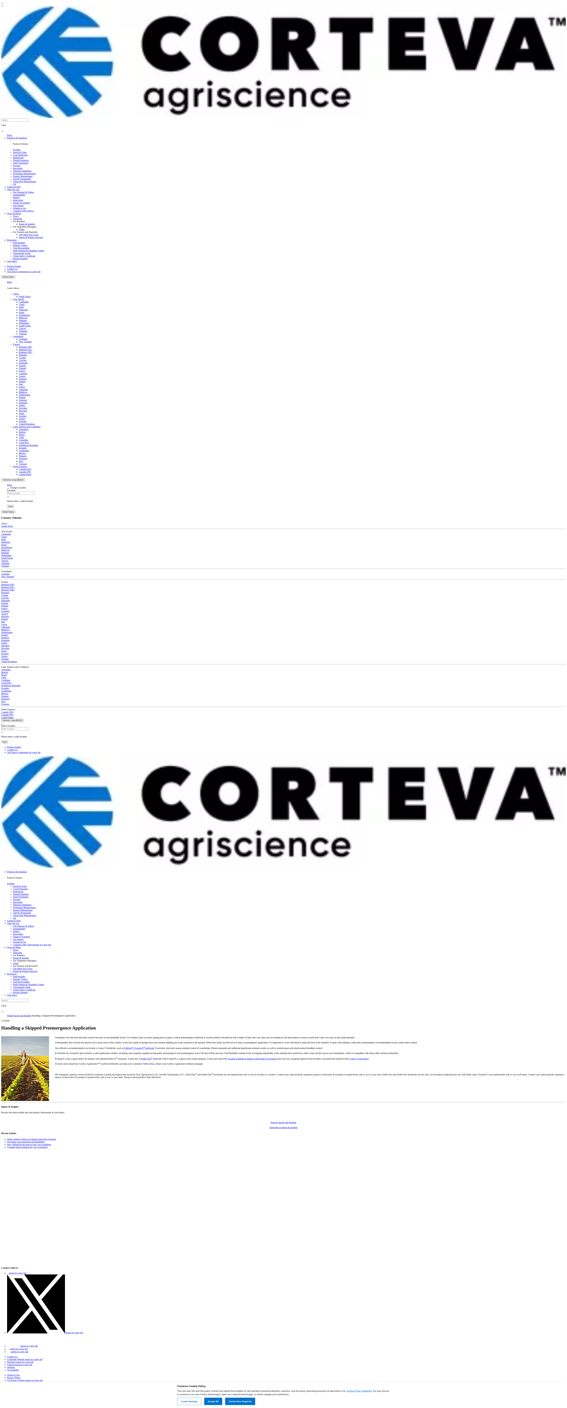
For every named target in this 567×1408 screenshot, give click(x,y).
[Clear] (8, 496)
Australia (23, 339)
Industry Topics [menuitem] (20, 245)
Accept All (213, 1401)
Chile (21, 437)
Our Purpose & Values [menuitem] (23, 192)
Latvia (22, 387)
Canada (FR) (25, 472)
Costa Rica (24, 442)
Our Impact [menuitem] (18, 205)
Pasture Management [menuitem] (22, 176)
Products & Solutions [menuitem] (17, 138)
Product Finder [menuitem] (14, 266)
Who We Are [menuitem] (13, 189)
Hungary (23, 379)
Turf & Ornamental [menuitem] (22, 179)
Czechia (22, 360)
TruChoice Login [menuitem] (24, 271)
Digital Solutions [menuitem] (21, 160)
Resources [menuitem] (12, 240)
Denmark (23, 363)
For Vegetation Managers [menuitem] (24, 226)
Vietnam (23, 333)
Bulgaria (23, 355)
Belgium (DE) (25, 352)
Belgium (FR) (25, 347)
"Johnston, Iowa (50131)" (13, 480)
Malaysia (23, 318)
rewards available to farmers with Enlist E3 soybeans (252, 1059)
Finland (22, 368)
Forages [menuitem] (16, 165)
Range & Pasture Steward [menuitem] (31, 237)
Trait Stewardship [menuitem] (21, 248)
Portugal (23, 400)
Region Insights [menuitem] (20, 258)
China (22, 304)
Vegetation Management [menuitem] (24, 173)
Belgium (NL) (25, 349)
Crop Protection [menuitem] (20, 155)
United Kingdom (27, 424)
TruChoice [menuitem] (12, 261)
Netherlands (24, 395)
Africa (16, 294)
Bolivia (22, 432)
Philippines (24, 323)
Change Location (18, 487)
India (21, 307)
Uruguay (23, 464)
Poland (22, 397)
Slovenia (23, 411)
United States (8, 277)
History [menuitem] (16, 197)
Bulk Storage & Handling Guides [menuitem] (28, 250)
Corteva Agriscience (359, 1059)
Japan (21, 312)
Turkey (22, 418)
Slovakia (23, 408)
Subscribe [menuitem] (17, 219)
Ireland (22, 381)
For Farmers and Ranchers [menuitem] (25, 232)
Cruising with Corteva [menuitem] (23, 211)
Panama (22, 456)
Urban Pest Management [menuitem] (24, 181)
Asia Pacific (18, 299)
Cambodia (23, 302)
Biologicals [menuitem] (18, 157)
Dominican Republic (28, 445)
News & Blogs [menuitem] (14, 213)
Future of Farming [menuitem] (21, 203)
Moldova (23, 392)
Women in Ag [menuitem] (19, 208)
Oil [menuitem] (14, 184)
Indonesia (23, 310)
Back (9, 135)
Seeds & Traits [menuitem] (20, 152)
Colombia (23, 440)
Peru (21, 461)
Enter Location (8, 726)
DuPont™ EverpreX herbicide (139, 1048)
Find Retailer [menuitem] (19, 242)
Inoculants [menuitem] (18, 168)
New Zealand (25, 341)
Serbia (22, 405)
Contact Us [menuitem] (12, 269)
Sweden (22, 416)
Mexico (22, 453)
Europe (16, 344)
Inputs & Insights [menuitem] (27, 224)
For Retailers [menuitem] (19, 221)
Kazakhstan (24, 315)
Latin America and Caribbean (26, 426)
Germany (23, 373)
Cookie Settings (189, 1401)
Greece (22, 376)
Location (11, 490)
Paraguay (23, 458)
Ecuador (23, 448)
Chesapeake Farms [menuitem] (22, 253)
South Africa (25, 296)
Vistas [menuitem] (22, 229)
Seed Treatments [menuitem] (20, 163)
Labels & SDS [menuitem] (14, 187)
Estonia (22, 365)
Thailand (23, 331)
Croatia (22, 357)
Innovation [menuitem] (18, 200)
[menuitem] (16, 149)
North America (20, 466)
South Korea (25, 326)
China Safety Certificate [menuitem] (24, 256)
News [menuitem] (15, 216)
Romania (23, 403)
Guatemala (24, 450)
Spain (21, 413)
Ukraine (22, 421)
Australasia (18, 336)
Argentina (23, 429)
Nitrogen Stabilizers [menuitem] (22, 171)
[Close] (8, 488)
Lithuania (23, 389)
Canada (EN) (25, 469)
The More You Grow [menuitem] (29, 234)
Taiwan (22, 328)
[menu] (2, 3)
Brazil (22, 434)
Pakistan (23, 320)
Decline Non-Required (240, 1401)
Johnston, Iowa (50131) (12, 720)
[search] (2, 1011)
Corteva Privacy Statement (359, 1391)
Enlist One (146, 1059)
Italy (21, 384)
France (22, 371)
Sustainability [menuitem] (19, 195)
